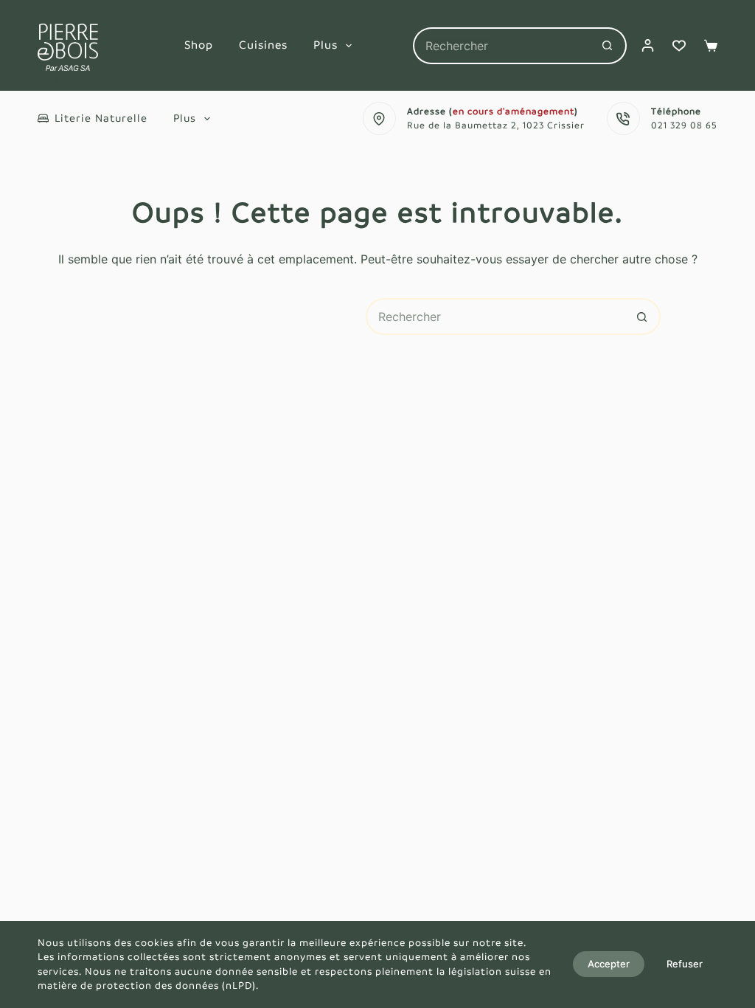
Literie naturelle (101, 118)
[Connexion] (647, 45)
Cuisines (263, 44)
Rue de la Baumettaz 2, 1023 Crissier (496, 125)
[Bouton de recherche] (608, 45)
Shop (198, 44)
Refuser (685, 964)
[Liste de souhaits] (679, 45)
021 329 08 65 (684, 125)
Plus (325, 44)
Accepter (609, 964)
